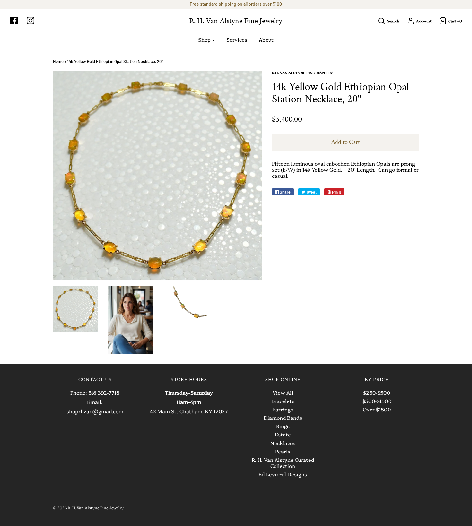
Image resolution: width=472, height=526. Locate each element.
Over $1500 (377, 409)
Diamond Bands (283, 418)
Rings (283, 426)
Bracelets (282, 401)
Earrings (282, 409)
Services (236, 39)
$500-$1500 (376, 401)
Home (58, 61)
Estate (283, 434)
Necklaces (282, 443)
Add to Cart (345, 142)
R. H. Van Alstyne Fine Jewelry (235, 21)
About (266, 39)
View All (283, 393)
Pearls (282, 451)
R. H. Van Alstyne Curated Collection (283, 463)
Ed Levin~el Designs (282, 474)
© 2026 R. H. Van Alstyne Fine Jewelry (88, 507)
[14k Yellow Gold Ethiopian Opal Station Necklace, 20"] (75, 309)
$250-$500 (376, 393)
